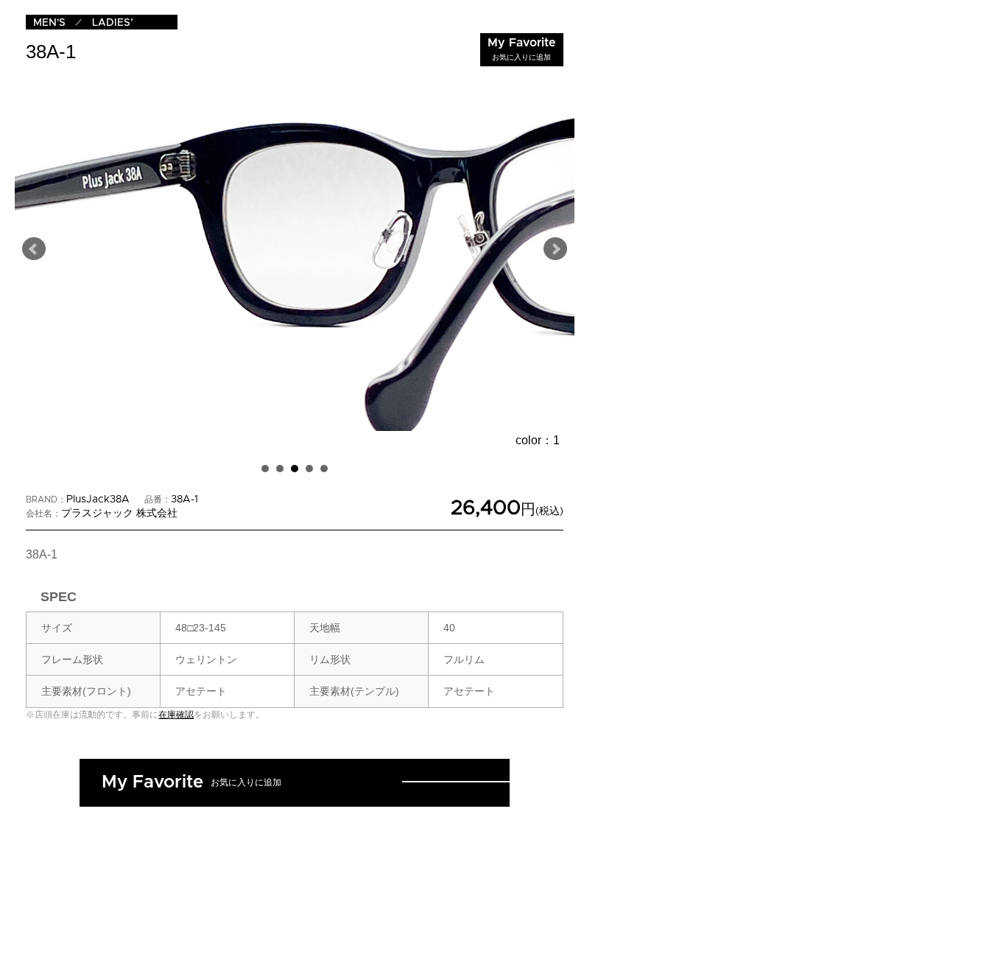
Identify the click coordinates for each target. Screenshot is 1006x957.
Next (555, 249)
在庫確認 (176, 714)
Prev (34, 249)
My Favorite (522, 49)
